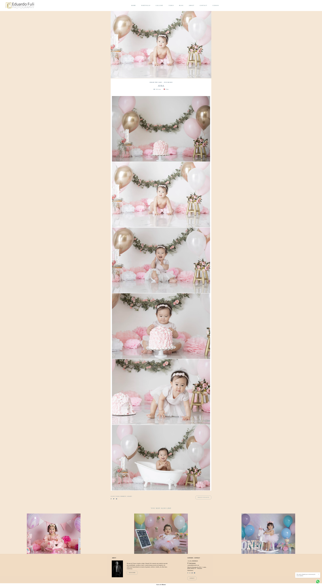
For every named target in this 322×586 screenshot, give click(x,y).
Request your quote (203, 497)
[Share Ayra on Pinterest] (116, 499)
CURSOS (216, 5)
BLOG (181, 5)
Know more (132, 572)
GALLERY (159, 5)
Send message (192, 563)
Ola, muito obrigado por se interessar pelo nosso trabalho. (306, 575)
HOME (133, 5)
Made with (161, 584)
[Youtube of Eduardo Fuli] (194, 573)
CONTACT (203, 5)
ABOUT (191, 5)
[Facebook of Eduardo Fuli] (187, 573)
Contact (192, 578)
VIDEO (171, 5)
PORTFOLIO (145, 5)
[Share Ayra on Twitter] (113, 499)
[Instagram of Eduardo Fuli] (189, 573)
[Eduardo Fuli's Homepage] (20, 5)
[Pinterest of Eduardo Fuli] (192, 573)
